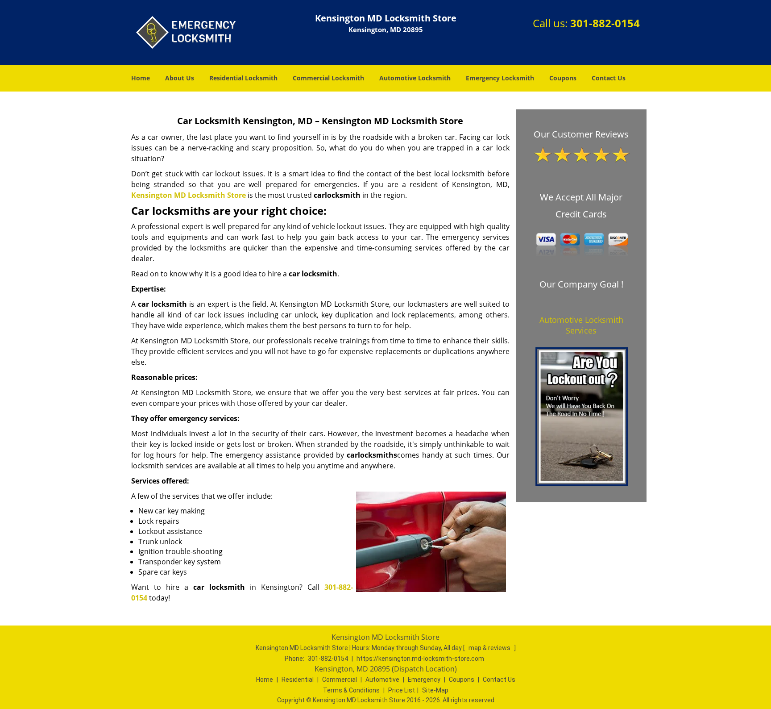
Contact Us (609, 78)
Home (140, 78)
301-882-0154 (605, 23)
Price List (401, 690)
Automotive (382, 679)
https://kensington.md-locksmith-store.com (420, 658)
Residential (298, 679)
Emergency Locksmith (500, 78)
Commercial (339, 679)
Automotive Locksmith (415, 78)
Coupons (562, 78)
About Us (179, 78)
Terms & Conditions (351, 690)
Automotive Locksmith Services (581, 325)
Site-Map (435, 690)
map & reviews (490, 647)
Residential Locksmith (243, 78)
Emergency (424, 679)
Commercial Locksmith (328, 78)
